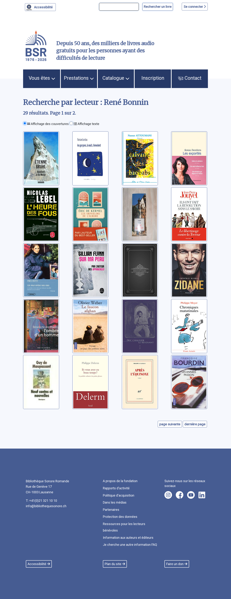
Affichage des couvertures (49, 124)
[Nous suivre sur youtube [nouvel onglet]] (191, 495)
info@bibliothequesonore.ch (46, 506)
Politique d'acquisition (118, 495)
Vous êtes (40, 78)
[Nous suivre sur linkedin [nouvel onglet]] (202, 495)
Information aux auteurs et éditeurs (128, 537)
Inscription (152, 78)
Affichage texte (88, 124)
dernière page (194, 424)
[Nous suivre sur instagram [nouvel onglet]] (168, 495)
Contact (192, 78)
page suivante (169, 424)
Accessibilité (43, 7)
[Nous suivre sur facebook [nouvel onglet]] (179, 495)
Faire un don (175, 564)
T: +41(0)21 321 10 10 (41, 501)
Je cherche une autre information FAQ (130, 545)
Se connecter (194, 6)
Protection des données (120, 517)
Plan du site (113, 564)
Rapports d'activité (116, 488)
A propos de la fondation (120, 481)
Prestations (77, 78)
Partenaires (111, 510)
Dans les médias (115, 502)
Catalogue (113, 78)
